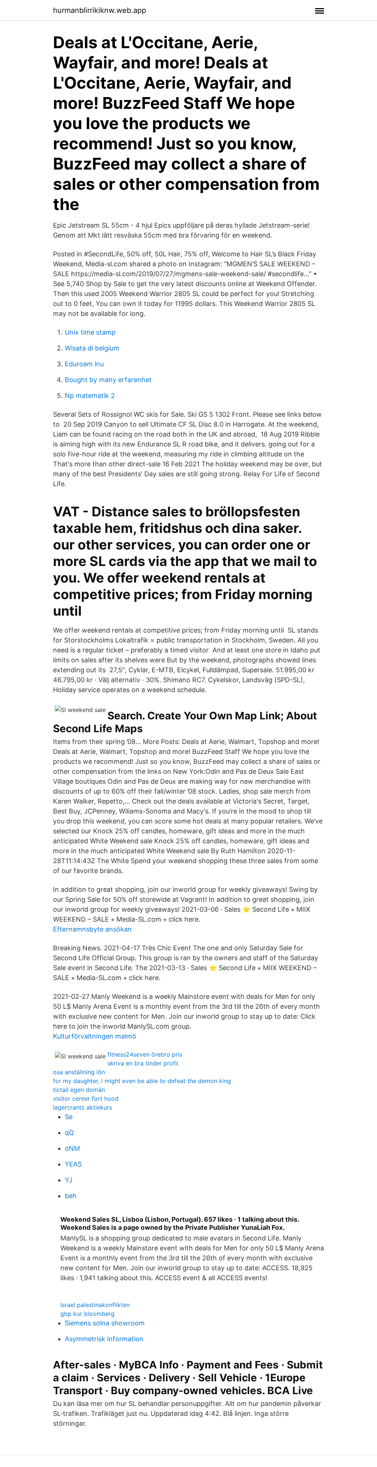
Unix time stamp (90, 332)
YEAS (73, 1164)
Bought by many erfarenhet (108, 380)
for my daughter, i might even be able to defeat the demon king (142, 1081)
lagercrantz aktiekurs (82, 1107)
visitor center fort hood (86, 1098)
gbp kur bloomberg (87, 1313)
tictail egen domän (79, 1089)
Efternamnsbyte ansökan (92, 929)
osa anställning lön (79, 1072)
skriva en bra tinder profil (143, 1063)
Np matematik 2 (90, 395)
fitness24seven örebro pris (145, 1054)
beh (71, 1196)
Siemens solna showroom (105, 1323)
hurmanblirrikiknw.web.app (99, 10)
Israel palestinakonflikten (95, 1304)
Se (69, 1117)
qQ (69, 1132)
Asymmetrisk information (104, 1339)
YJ (69, 1180)
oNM (72, 1148)
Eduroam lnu (84, 364)
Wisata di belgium (92, 348)
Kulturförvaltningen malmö (94, 1036)
